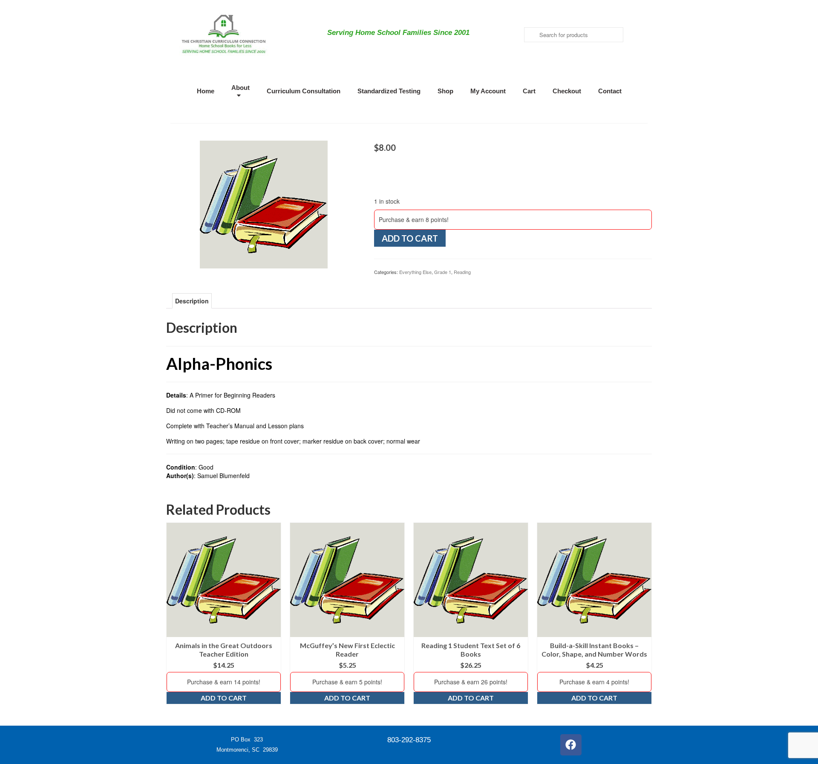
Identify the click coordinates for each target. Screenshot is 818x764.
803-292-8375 (409, 740)
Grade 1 (442, 271)
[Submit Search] (530, 34)
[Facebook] (571, 744)
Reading (462, 271)
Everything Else (415, 271)
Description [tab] (192, 301)
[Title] (264, 203)
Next (644, 618)
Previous (173, 618)
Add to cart (410, 238)
